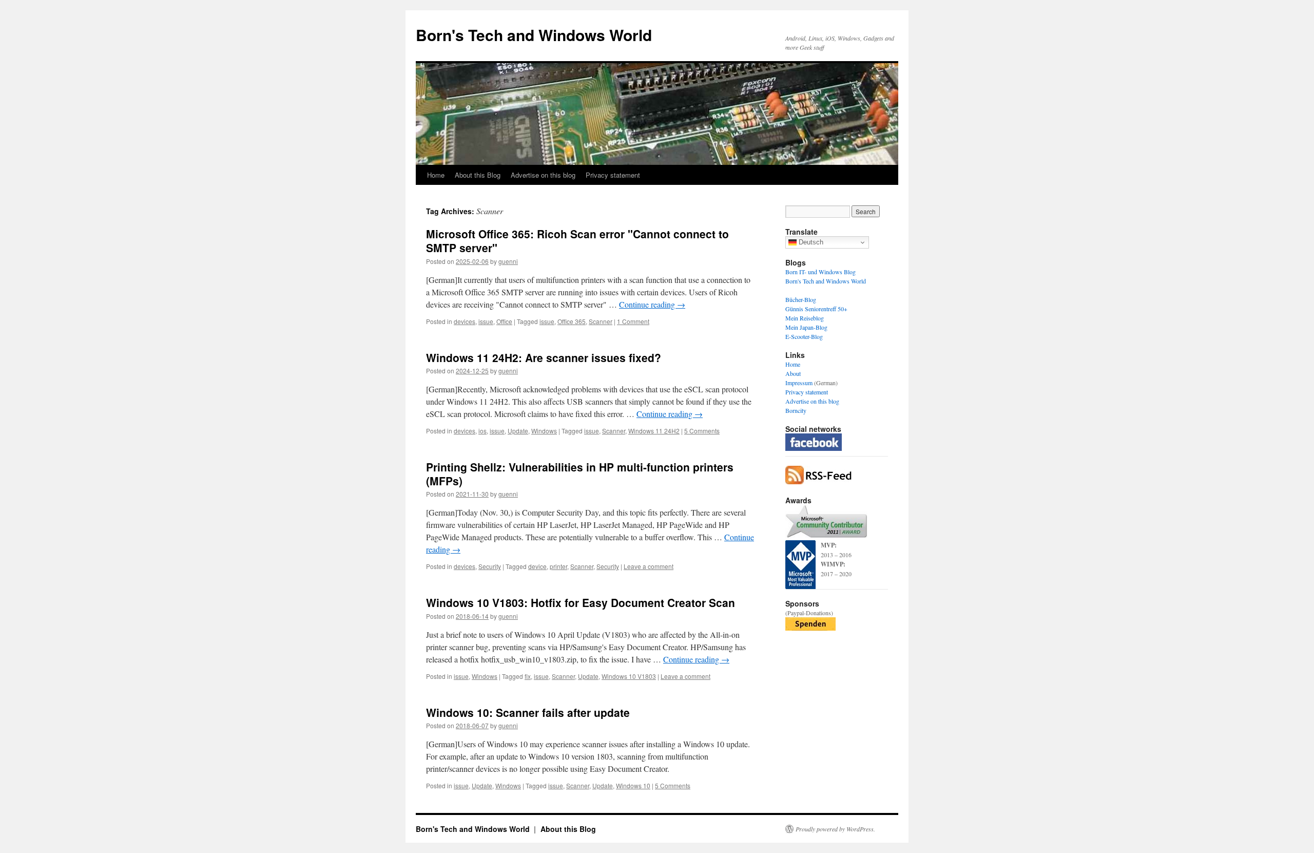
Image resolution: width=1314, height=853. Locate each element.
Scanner (600, 321)
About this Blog (477, 175)
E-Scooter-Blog (804, 336)
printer (558, 566)
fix (528, 676)
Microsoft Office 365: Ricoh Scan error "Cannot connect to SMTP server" (577, 240)
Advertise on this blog (543, 175)
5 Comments (702, 430)
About (793, 373)
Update (518, 430)
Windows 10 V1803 (629, 676)
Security (489, 566)
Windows (544, 430)
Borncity (795, 410)
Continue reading (652, 304)
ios (482, 430)
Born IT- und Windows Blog (820, 272)
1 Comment (633, 321)
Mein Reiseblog (804, 318)
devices (464, 321)
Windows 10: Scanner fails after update (528, 712)
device (537, 566)
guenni (508, 261)
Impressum (799, 382)
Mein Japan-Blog (806, 327)
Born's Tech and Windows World (534, 35)
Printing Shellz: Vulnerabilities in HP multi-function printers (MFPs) (579, 473)
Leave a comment (648, 566)
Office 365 (571, 321)
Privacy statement (613, 175)
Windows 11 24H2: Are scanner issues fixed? (543, 357)
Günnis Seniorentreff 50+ (816, 309)
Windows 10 (633, 785)
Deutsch (810, 242)
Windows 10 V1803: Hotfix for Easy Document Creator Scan (580, 602)
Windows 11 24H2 (654, 430)
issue (485, 321)
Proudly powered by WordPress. (835, 829)
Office (504, 321)
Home (436, 175)
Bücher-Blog (800, 299)
